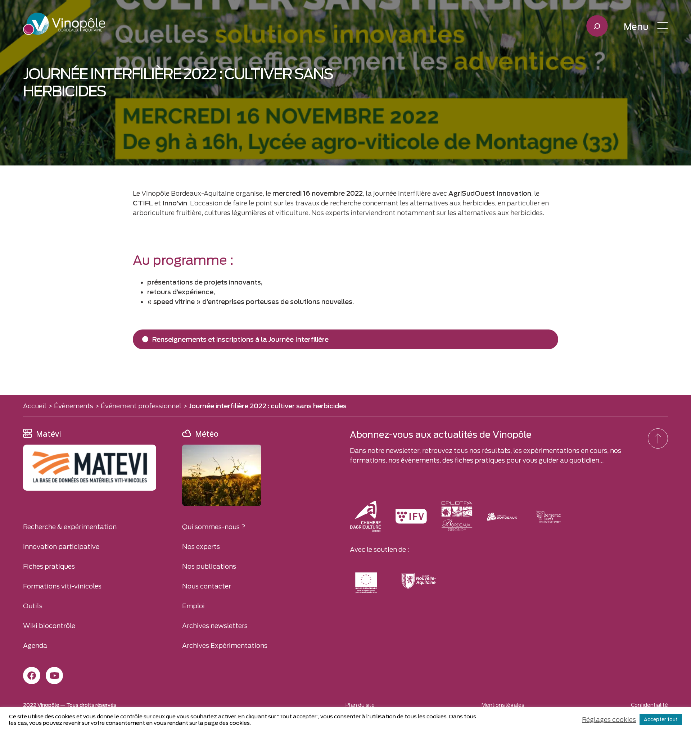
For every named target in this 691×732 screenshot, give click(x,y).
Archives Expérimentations (224, 645)
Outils (32, 606)
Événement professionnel (141, 406)
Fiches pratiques (49, 566)
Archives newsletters (215, 625)
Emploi (193, 606)
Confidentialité (649, 705)
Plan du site (360, 705)
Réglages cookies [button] (609, 719)
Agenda (35, 645)
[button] (646, 27)
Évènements (73, 406)
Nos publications (209, 566)
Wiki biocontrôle (49, 625)
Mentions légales (503, 705)
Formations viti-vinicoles (62, 586)
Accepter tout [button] (661, 719)
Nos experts (201, 546)
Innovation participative (61, 546)
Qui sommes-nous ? (213, 527)
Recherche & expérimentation (70, 527)
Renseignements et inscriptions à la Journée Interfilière (240, 339)
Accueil (34, 406)
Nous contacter (206, 586)
